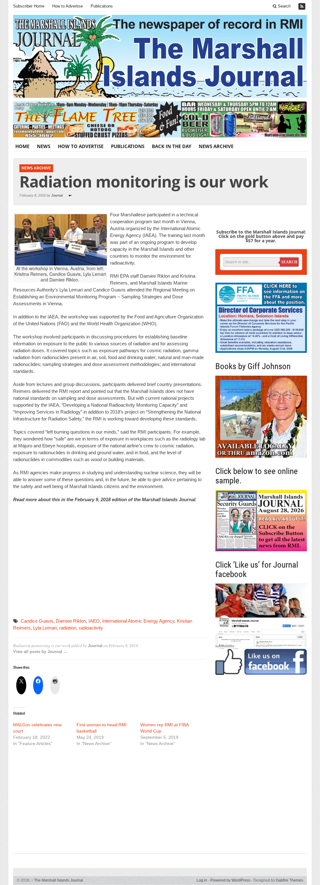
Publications (102, 6)
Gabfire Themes (289, 880)
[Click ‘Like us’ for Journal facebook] (261, 629)
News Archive (216, 146)
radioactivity (91, 627)
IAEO (94, 621)
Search (284, 6)
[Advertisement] (109, 561)
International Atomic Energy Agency (138, 621)
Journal (56, 195)
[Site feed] (302, 6)
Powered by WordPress (230, 880)
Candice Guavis (37, 621)
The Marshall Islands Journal (57, 880)
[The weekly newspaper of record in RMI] (160, 56)
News (43, 146)
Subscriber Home (28, 6)
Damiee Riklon (71, 621)
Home (22, 146)
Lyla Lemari (45, 627)
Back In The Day (171, 146)
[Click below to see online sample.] (261, 521)
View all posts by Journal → (40, 651)
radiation (67, 627)
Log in (202, 880)
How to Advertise (67, 6)
